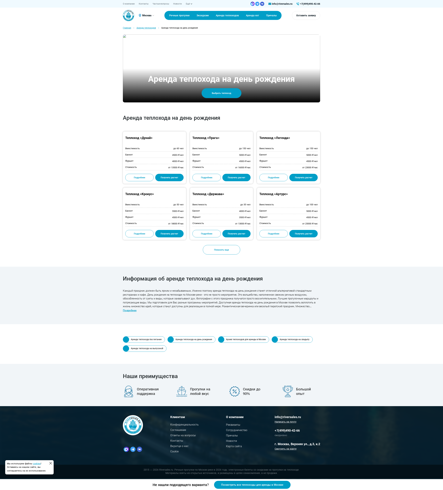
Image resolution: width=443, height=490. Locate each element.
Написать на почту (285, 421)
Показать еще (221, 249)
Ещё (188, 4)
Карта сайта (234, 446)
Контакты (143, 4)
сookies (37, 463)
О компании (129, 4)
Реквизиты (233, 424)
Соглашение (178, 430)
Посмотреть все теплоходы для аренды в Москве (252, 484)
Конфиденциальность (184, 424)
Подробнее (139, 177)
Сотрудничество (236, 430)
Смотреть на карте (285, 448)
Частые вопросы (161, 4)
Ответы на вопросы (183, 435)
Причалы (232, 435)
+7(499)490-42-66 (310, 3)
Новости (177, 4)
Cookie (174, 451)
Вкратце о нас (179, 446)
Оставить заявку (306, 15)
